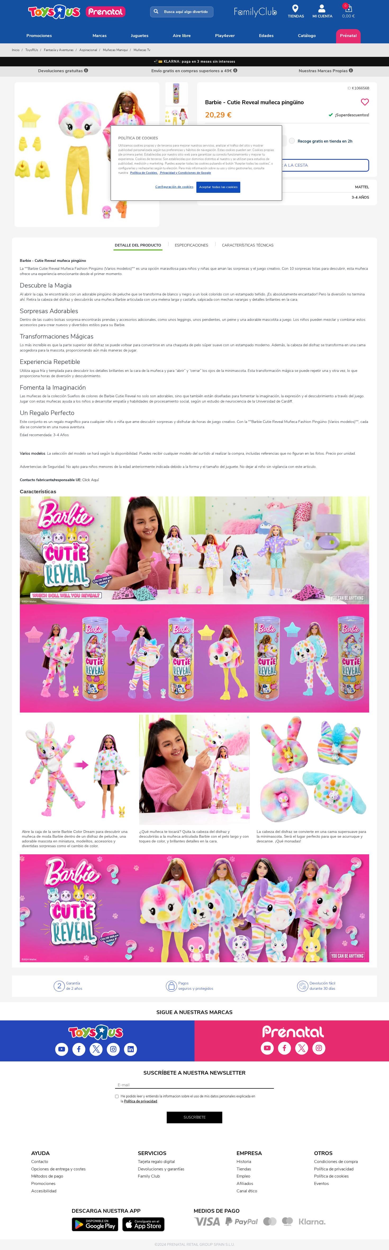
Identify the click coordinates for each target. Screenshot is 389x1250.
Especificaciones (191, 245)
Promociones (39, 36)
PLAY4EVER (225, 36)
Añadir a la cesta (287, 165)
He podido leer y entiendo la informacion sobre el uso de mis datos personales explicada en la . (188, 1099)
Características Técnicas (248, 245)
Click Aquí (90, 479)
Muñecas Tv (142, 50)
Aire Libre (182, 36)
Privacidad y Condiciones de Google (185, 173)
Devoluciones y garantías (161, 1169)
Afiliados (245, 1184)
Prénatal (348, 36)
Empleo (243, 1176)
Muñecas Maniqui (115, 50)
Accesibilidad (43, 1191)
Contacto (39, 1162)
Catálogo (307, 36)
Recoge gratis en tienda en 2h (325, 141)
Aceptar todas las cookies (218, 187)
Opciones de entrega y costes (58, 1169)
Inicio (16, 50)
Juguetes (139, 36)
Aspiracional (88, 50)
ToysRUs (31, 50)
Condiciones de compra (336, 1162)
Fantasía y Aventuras (59, 50)
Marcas (100, 36)
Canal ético (247, 1191)
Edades (266, 36)
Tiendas (244, 1169)
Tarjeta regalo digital (156, 1162)
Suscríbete (195, 1117)
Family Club (149, 1176)
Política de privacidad (140, 1101)
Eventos (321, 1184)
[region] (196, 163)
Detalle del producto (138, 245)
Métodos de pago (47, 1176)
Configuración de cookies (174, 187)
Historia (244, 1162)
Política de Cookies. (144, 173)
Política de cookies (331, 1176)
